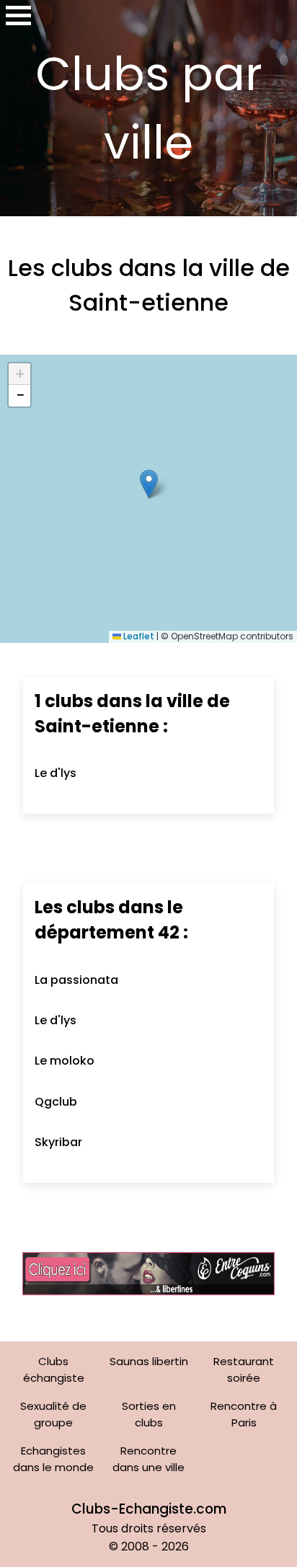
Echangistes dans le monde (53, 1459)
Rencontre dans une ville (148, 1459)
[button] (149, 484)
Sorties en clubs (149, 1414)
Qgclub (56, 1101)
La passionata (76, 980)
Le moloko (64, 1060)
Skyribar (58, 1142)
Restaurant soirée (243, 1369)
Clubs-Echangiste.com (148, 1509)
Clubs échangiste (53, 1369)
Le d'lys (55, 773)
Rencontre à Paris (243, 1414)
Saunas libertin (149, 1361)
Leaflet (137, 636)
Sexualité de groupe (53, 1414)
